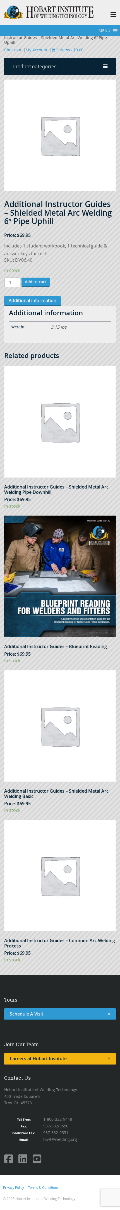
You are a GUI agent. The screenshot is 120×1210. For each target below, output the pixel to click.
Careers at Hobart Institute (38, 1058)
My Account (36, 49)
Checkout (12, 49)
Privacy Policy (13, 1187)
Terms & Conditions (43, 1187)
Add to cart (35, 281)
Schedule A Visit (26, 1014)
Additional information (32, 300)
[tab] (32, 301)
